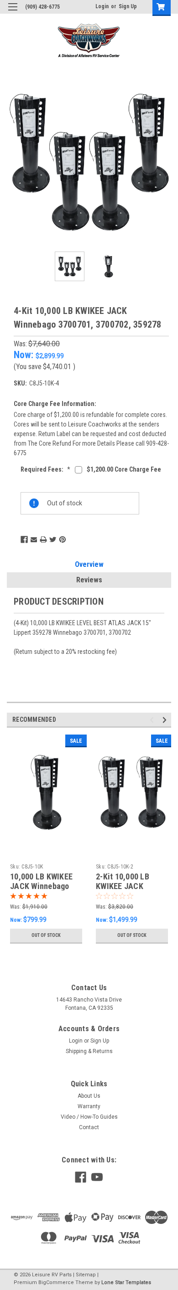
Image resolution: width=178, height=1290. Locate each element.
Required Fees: (45, 469)
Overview (89, 564)
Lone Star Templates (126, 1282)
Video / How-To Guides (89, 1117)
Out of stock (46, 935)
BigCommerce (56, 1282)
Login (102, 6)
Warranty (89, 1106)
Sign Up (128, 6)
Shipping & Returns (89, 1051)
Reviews (89, 580)
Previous (14, 163)
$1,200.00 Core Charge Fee (124, 469)
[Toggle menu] (12, 12)
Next (164, 163)
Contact (89, 1127)
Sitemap (86, 1275)
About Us (89, 1096)
